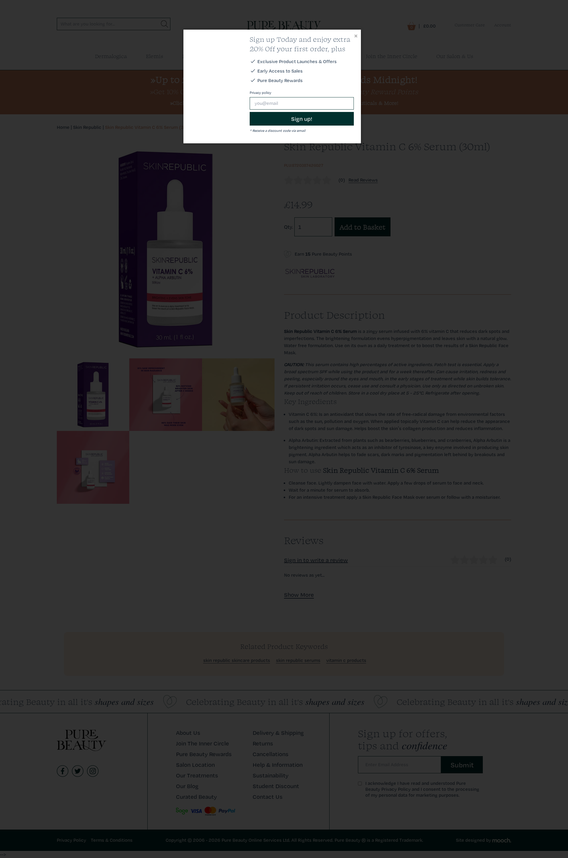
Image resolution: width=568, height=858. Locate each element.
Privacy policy (260, 92)
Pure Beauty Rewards (280, 80)
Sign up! (301, 119)
